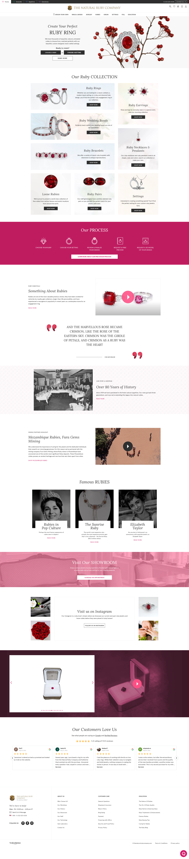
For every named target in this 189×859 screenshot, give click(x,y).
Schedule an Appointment (94, 577)
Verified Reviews (110, 735)
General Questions (104, 801)
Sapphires (32, 2)
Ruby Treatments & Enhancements (149, 812)
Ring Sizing (101, 812)
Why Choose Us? (62, 801)
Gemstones (45, 2)
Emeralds (19, 2)
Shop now (138, 117)
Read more (32, 308)
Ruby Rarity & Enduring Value (148, 809)
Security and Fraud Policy (106, 824)
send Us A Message (19, 812)
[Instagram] (32, 823)
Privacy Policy (102, 827)
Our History (61, 809)
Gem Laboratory (62, 824)
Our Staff (60, 816)
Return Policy (102, 809)
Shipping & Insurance (104, 805)
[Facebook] (27, 823)
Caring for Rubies (144, 824)
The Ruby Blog (143, 827)
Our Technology (62, 820)
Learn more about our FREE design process (94, 256)
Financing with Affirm (105, 820)
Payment (101, 816)
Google (98, 735)
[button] (93, 682)
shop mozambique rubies (37, 460)
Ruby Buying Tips (144, 820)
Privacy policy (175, 843)
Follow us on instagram (94, 625)
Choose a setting (74, 52)
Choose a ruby (50, 52)
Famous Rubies (143, 816)
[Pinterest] (23, 823)
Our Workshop (62, 805)
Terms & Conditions (161, 843)
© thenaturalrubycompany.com (142, 843)
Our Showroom (62, 812)
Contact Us (60, 827)
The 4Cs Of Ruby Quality (146, 805)
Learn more (65, 58)
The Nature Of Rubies (145, 801)
